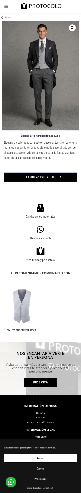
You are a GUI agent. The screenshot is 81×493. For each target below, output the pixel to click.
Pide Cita (40, 417)
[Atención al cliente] (40, 229)
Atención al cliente (40, 238)
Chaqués (8, 17)
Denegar (40, 468)
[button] (6, 6)
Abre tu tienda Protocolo (40, 422)
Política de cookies (34, 488)
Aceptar (40, 458)
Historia (40, 412)
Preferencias (40, 479)
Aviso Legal (48, 488)
